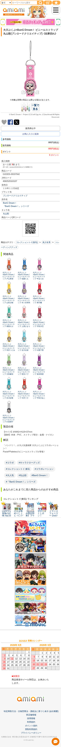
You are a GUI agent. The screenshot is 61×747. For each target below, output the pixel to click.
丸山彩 (6, 213)
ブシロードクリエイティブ (15, 195)
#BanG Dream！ (40, 475)
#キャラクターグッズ (29, 462)
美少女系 (46, 242)
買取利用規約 (31, 729)
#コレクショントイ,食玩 (18, 469)
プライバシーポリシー (31, 733)
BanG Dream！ (10, 203)
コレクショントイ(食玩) (27, 242)
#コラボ (10, 462)
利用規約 (31, 722)
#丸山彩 (23, 475)
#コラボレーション (44, 469)
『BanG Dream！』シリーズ (16, 206)
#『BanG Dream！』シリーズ (21, 481)
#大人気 (10, 475)
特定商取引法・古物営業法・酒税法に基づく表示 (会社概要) (31, 711)
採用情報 (31, 718)
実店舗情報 (31, 715)
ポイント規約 (31, 726)
